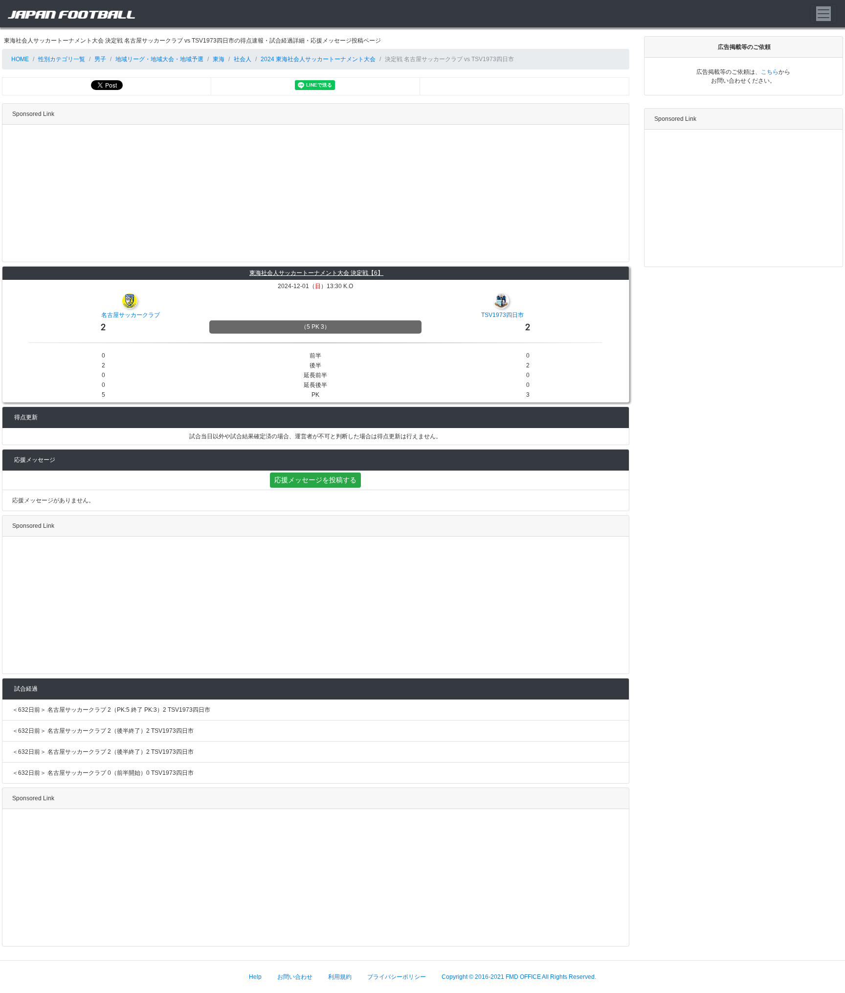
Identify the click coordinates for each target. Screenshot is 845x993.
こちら (769, 71)
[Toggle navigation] (823, 13)
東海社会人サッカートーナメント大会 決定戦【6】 (316, 273)
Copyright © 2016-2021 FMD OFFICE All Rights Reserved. (519, 976)
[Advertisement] (295, 193)
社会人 (242, 59)
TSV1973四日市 (502, 315)
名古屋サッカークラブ (130, 315)
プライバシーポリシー (396, 976)
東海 (218, 59)
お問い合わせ (294, 976)
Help (255, 976)
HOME (19, 59)
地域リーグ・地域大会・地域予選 (159, 59)
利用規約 (340, 976)
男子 (100, 59)
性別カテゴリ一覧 (61, 59)
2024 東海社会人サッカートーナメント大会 (318, 59)
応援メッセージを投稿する (315, 480)
